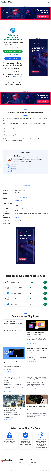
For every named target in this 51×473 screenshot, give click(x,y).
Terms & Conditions (34, 465)
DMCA (30, 466)
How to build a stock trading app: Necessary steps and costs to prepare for (37, 408)
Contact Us (21, 462)
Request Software (23, 465)
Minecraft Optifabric (12, 168)
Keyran (9, 167)
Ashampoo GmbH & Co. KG (21, 198)
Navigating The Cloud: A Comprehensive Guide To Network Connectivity (13, 323)
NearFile (17, 156)
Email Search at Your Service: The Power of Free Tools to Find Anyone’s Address (13, 378)
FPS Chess (10, 170)
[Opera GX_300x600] (38, 57)
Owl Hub (10, 171)
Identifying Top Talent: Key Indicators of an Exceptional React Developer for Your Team (37, 350)
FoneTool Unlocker (12, 165)
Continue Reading (8, 334)
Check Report (18, 217)
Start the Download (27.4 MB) (14, 51)
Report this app (15, 54)
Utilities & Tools (18, 200)
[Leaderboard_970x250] (25, 13)
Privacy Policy (32, 462)
